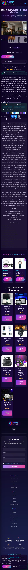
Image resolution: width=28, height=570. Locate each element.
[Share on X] (15, 116)
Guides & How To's (14, 504)
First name (5, 446)
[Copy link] (19, 116)
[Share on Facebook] (12, 116)
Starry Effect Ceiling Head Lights (7, 404)
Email (4, 457)
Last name (5, 452)
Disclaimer (14, 526)
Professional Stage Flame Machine (20, 340)
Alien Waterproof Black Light (20, 308)
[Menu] (25, 2)
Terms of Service (14, 515)
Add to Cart (8, 56)
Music (14, 495)
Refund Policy (14, 520)
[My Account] (21, 2)
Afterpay (14, 512)
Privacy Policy (14, 518)
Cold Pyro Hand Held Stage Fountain (7, 309)
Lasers (14, 498)
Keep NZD (15, 566)
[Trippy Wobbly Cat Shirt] (20, 263)
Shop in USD (7, 566)
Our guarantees (8, 61)
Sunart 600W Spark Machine (7, 340)
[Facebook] (14, 429)
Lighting (13, 15)
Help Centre (14, 481)
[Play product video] (14, 28)
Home (3, 15)
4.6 (17, 69)
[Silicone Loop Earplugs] (7, 263)
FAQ (14, 484)
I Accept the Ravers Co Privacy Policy (13, 463)
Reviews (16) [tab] (18, 118)
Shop (7, 15)
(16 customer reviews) (14, 102)
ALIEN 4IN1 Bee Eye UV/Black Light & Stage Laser (21, 372)
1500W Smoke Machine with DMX (7, 370)
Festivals (14, 501)
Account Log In (14, 478)
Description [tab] (10, 118)
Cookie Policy (14, 523)
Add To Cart (7, 318)
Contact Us (14, 487)
